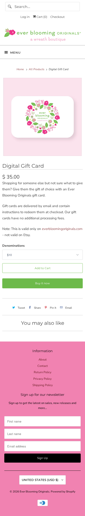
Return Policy (42, 372)
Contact (42, 366)
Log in (25, 17)
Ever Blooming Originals (34, 491)
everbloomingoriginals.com (62, 229)
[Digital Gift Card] (42, 117)
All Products (37, 69)
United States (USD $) (40, 480)
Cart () (41, 17)
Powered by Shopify (63, 491)
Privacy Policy (42, 379)
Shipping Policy (42, 385)
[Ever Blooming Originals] (42, 35)
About (43, 360)
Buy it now (42, 283)
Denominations (13, 246)
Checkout (57, 17)
